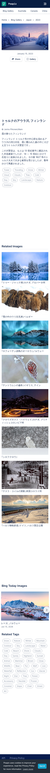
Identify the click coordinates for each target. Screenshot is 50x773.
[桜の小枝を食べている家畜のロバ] (4, 37)
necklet (22, 681)
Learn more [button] (28, 769)
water (43, 646)
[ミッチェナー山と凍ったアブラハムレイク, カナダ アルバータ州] (45, 37)
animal (7, 661)
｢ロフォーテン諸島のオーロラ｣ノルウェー (23, 351)
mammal (19, 661)
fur (26, 666)
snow (30, 170)
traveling (19, 170)
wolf (35, 666)
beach (16, 651)
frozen (34, 681)
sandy (15, 656)
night (6, 676)
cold (37, 175)
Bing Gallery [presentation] (8, 11)
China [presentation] (44, 11)
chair (29, 686)
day (6, 180)
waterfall (8, 671)
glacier (42, 671)
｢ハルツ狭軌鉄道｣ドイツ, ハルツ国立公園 (22, 525)
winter (41, 170)
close (41, 661)
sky (14, 180)
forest (35, 676)
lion (44, 666)
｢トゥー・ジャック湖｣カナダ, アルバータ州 (23, 282)
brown (30, 661)
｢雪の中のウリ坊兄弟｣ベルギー (17, 316)
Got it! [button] (42, 766)
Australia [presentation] (22, 11)
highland (28, 656)
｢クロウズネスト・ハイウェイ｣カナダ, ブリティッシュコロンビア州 (24, 421)
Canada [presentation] (34, 11)
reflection (21, 671)
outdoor (7, 185)
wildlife (7, 666)
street (39, 686)
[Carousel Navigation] (25, 611)
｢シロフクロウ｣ (9, 457)
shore (26, 651)
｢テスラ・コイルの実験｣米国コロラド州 (22, 491)
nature (40, 180)
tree (28, 175)
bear (18, 666)
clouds (17, 175)
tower (6, 170)
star (16, 676)
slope (19, 686)
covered (8, 686)
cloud (6, 175)
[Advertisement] (25, 91)
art (5, 691)
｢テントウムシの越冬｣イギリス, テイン (21, 385)
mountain (40, 640)
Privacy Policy (17, 758)
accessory (8, 681)
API (3, 758)
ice (32, 671)
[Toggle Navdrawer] (45, 4)
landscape (26, 180)
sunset (40, 656)
